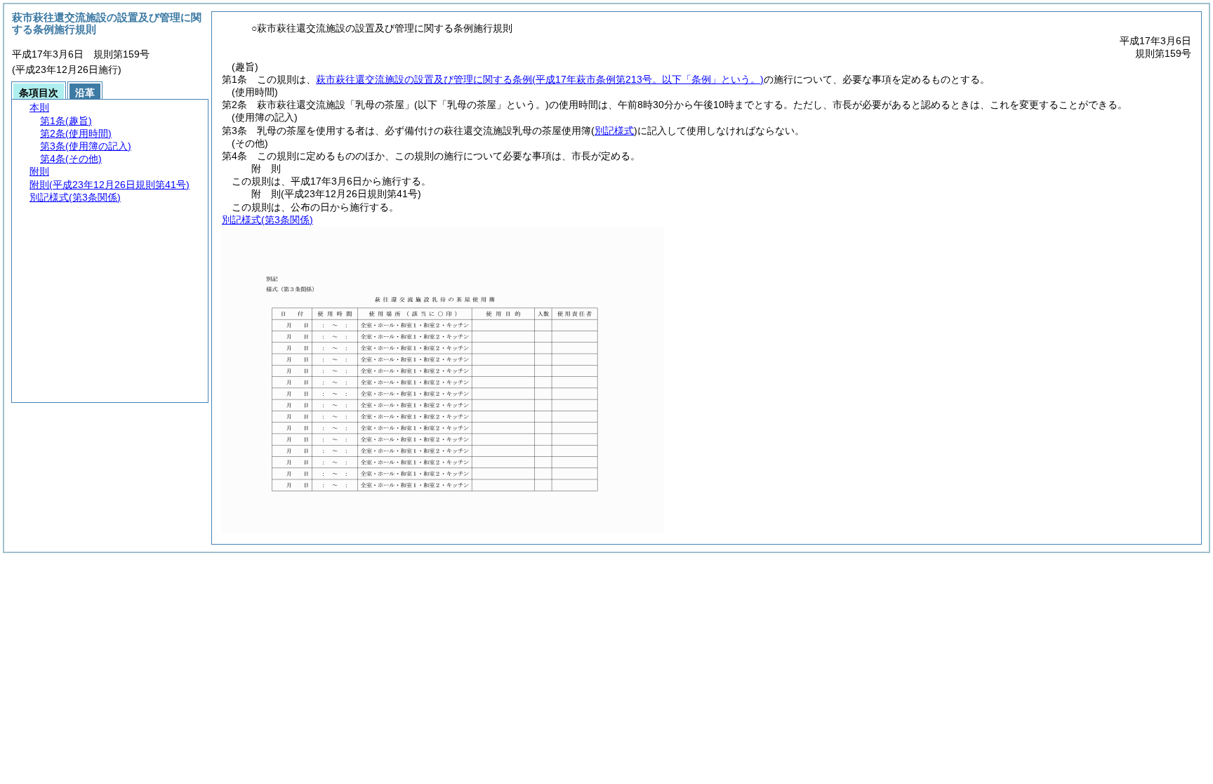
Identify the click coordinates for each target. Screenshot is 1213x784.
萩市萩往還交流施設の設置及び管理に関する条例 (540, 79)
